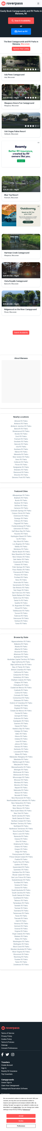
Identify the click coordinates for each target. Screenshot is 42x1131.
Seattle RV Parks (21, 603)
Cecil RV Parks (21, 436)
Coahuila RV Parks (21, 690)
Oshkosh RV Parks (21, 462)
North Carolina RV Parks (21, 816)
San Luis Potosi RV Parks (21, 877)
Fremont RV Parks (21, 439)
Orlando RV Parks (21, 565)
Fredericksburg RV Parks (21, 526)
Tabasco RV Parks (21, 900)
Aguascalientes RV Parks (21, 641)
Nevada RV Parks (21, 795)
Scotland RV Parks (21, 883)
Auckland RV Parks (21, 657)
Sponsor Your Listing (21, 49)
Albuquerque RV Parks (21, 495)
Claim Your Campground (10, 1086)
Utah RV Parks (21, 921)
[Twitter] (8, 1055)
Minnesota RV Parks (21, 775)
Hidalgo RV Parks (21, 731)
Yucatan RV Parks (21, 959)
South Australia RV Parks (21, 890)
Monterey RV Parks (21, 549)
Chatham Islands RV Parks (21, 680)
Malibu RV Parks (21, 547)
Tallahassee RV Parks (21, 611)
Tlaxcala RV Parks (21, 918)
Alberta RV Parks (21, 649)
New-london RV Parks (21, 457)
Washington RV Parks (21, 941)
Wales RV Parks (21, 939)
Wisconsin (25, 44)
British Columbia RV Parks (21, 670)
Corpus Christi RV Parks (21, 513)
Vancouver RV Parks (21, 618)
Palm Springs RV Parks (21, 567)
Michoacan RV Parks (21, 772)
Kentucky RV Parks (21, 749)
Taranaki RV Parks (21, 906)
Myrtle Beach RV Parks (21, 552)
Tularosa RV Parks (21, 616)
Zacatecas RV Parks (21, 965)
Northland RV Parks (21, 826)
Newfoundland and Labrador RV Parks (21, 800)
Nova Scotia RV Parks (21, 831)
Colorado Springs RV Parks (21, 511)
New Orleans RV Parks (21, 557)
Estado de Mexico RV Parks (21, 711)
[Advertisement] (21, 996)
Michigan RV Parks (21, 770)
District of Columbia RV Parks (21, 703)
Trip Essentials (6, 1074)
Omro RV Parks (21, 459)
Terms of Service (7, 1033)
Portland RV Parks (21, 577)
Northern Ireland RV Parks (21, 821)
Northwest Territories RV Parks (21, 829)
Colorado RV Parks (21, 695)
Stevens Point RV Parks (21, 477)
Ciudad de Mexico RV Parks (21, 688)
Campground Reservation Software (14, 1089)
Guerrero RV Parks (21, 724)
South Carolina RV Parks (21, 893)
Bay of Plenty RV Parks (21, 667)
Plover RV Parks (21, 465)
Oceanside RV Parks (21, 562)
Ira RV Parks (21, 539)
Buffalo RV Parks (21, 506)
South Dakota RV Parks (21, 895)
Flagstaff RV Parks (21, 523)
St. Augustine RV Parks (21, 606)
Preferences (21, 1126)
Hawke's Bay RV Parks (21, 729)
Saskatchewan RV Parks (21, 880)
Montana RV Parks (21, 782)
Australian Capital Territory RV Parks (21, 659)
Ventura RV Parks (21, 621)
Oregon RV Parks (21, 849)
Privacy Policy (6, 1036)
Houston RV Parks (21, 534)
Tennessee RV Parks (21, 913)
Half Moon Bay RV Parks (21, 531)
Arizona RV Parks (21, 652)
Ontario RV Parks (21, 847)
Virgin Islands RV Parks (21, 934)
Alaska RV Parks (21, 647)
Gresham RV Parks (21, 442)
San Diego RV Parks (21, 590)
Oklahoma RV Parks (21, 844)
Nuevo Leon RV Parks (21, 834)
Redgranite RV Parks (21, 467)
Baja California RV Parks (21, 662)
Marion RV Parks (21, 452)
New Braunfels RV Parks (21, 554)
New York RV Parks (21, 813)
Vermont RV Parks (21, 926)
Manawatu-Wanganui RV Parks (21, 757)
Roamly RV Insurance (9, 1071)
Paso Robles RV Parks (21, 570)
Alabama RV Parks (21, 644)
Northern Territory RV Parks (21, 824)
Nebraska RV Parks (21, 790)
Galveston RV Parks (21, 529)
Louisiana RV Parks (21, 752)
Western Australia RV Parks (21, 949)
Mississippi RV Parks (21, 777)
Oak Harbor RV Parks (21, 559)
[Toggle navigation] (38, 3)
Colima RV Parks (21, 693)
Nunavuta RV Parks (21, 836)
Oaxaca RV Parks (21, 839)
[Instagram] (12, 1055)
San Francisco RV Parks (21, 593)
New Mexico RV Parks (21, 808)
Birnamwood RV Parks (21, 431)
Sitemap (4, 1045)
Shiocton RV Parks (21, 475)
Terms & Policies (7, 1042)
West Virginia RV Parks (21, 952)
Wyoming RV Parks (21, 957)
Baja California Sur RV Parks (21, 665)
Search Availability (22, 21)
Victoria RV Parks (21, 929)
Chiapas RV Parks (21, 682)
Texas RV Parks (21, 916)
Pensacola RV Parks (21, 572)
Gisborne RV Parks (21, 718)
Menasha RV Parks (21, 454)
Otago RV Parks (21, 852)
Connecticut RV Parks (21, 698)
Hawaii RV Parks (21, 726)
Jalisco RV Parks (21, 744)
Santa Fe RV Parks (21, 600)
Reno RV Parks (21, 580)
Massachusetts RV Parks (21, 767)
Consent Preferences (9, 1048)
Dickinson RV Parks (21, 516)
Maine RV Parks (21, 754)
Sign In (3, 1068)
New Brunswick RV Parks (21, 798)
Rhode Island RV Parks (21, 875)
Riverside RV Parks (21, 582)
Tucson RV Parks (21, 613)
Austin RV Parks (21, 500)
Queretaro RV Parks (21, 870)
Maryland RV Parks (21, 765)
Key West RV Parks (21, 541)
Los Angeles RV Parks (21, 544)
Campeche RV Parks (21, 675)
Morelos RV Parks (21, 785)
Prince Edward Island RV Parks (21, 857)
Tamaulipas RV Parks (21, 903)
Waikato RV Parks (21, 936)
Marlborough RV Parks (21, 762)
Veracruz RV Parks (21, 924)
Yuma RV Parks (21, 624)
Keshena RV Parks (21, 449)
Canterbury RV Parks (21, 677)
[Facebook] (3, 1055)
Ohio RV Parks (21, 841)
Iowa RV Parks (21, 741)
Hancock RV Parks (21, 444)
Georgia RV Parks (21, 716)
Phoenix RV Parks (21, 575)
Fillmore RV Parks (21, 521)
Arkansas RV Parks (21, 654)
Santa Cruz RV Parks (21, 598)
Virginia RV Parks (21, 931)
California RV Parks (21, 672)
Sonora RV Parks (21, 888)
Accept (21, 1116)
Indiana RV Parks (21, 739)
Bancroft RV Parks (21, 429)
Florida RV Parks (21, 713)
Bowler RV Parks (21, 434)
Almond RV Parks (21, 421)
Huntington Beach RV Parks (21, 536)
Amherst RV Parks (21, 424)
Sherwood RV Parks (21, 472)
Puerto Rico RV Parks (21, 862)
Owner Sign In (6, 1083)
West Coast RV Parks (21, 947)
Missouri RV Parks (21, 780)
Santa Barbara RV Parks (21, 595)
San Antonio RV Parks (21, 588)
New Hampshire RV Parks (21, 803)
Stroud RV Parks (21, 608)
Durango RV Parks (21, 518)
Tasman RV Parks (21, 908)
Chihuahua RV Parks (21, 685)
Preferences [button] (26, 1109)
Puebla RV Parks (21, 859)
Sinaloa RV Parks (21, 885)
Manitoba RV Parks (21, 759)
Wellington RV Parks (21, 944)
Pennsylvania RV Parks (21, 854)
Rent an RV (23, 31)
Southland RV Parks (21, 898)
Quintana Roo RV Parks (21, 872)
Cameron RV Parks (21, 508)
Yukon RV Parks (21, 962)
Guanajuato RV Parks (21, 721)
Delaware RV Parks (21, 700)
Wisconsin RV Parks (21, 954)
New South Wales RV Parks (21, 811)
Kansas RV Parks (21, 747)
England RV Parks (21, 708)
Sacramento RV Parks (21, 585)
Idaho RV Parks (21, 734)
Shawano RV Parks (21, 470)
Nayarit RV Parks (21, 788)
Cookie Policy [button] (17, 1107)
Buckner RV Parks (21, 503)
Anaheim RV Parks (21, 498)
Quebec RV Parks (21, 865)
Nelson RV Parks (21, 793)
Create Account (7, 1065)
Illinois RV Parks (21, 736)
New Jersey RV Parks (21, 806)
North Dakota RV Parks (21, 818)
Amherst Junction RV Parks (21, 426)
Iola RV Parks (21, 447)
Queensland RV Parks (21, 867)
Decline (21, 1121)
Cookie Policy (6, 1039)
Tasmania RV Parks (21, 911)
